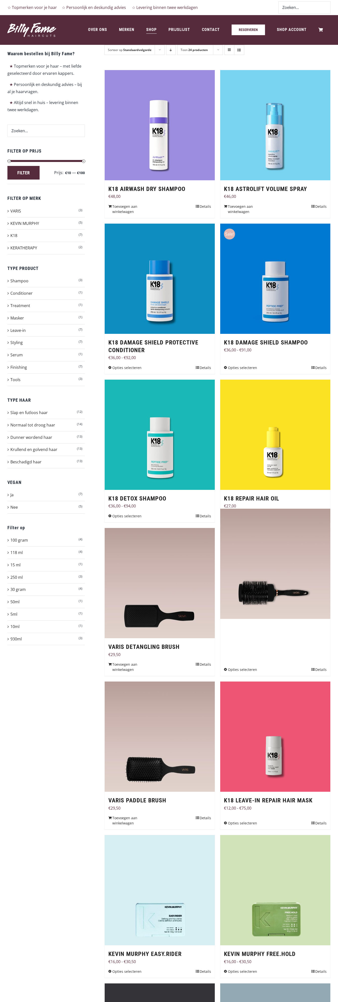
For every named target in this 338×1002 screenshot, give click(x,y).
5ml (13, 614)
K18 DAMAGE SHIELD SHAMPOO (266, 342)
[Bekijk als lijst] (239, 50)
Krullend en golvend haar (33, 449)
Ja (12, 495)
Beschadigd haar (26, 462)
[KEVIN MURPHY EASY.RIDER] (160, 890)
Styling (16, 342)
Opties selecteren (127, 367)
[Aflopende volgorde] (171, 50)
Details (205, 206)
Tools (15, 379)
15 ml (15, 565)
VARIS (15, 211)
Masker (17, 318)
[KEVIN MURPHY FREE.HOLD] (275, 890)
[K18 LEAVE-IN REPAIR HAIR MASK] (275, 737)
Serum (16, 355)
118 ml (16, 552)
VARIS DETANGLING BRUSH (144, 646)
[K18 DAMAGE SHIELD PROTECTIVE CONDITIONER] (160, 279)
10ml (15, 626)
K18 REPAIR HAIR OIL (251, 498)
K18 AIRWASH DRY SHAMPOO (146, 188)
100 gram (19, 540)
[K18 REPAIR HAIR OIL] (275, 435)
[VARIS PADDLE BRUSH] (160, 737)
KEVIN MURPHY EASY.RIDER (145, 953)
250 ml (16, 577)
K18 (13, 235)
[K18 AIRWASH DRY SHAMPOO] (160, 125)
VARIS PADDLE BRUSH (137, 800)
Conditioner (21, 293)
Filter (23, 172)
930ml (16, 639)
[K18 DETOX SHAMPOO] (160, 435)
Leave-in (18, 330)
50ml (15, 602)
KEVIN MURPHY (24, 223)
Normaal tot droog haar (32, 425)
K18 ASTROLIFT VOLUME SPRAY (265, 188)
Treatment (20, 305)
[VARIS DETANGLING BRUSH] (160, 583)
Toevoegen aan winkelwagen (124, 209)
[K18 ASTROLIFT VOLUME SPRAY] (275, 125)
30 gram (18, 589)
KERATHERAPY (23, 248)
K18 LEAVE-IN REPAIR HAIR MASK (268, 800)
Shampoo (19, 281)
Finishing (18, 367)
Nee (14, 507)
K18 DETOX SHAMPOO (137, 498)
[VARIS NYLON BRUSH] (275, 564)
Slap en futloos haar (29, 412)
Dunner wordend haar (31, 437)
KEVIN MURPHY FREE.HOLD (260, 953)
